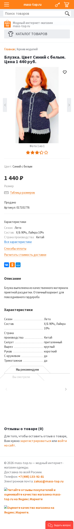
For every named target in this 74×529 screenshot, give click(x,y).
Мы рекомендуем (27, 369)
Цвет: (18, 166)
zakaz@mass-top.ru (49, 481)
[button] (59, 525)
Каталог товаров (31, 33)
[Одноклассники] (12, 264)
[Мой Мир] (18, 264)
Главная (9, 49)
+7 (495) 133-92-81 (31, 476)
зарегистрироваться (35, 441)
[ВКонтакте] (6, 264)
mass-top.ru (33, 4)
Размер (9, 186)
